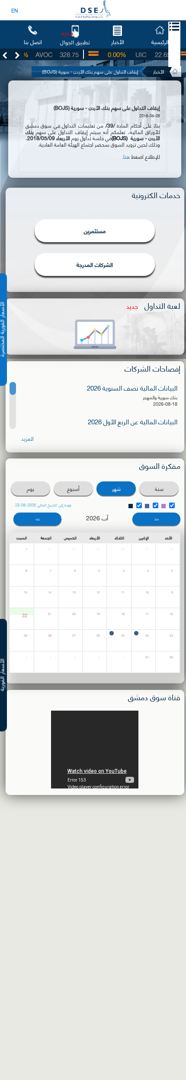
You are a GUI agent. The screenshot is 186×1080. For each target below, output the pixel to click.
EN (14, 10)
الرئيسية (160, 41)
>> (37, 518)
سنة (159, 489)
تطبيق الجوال (75, 41)
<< (156, 518)
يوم (30, 489)
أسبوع (73, 489)
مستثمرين (95, 230)
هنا (126, 156)
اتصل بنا (33, 41)
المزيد (27, 438)
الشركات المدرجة (95, 264)
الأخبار (117, 41)
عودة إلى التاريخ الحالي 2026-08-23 (43, 504)
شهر (116, 489)
